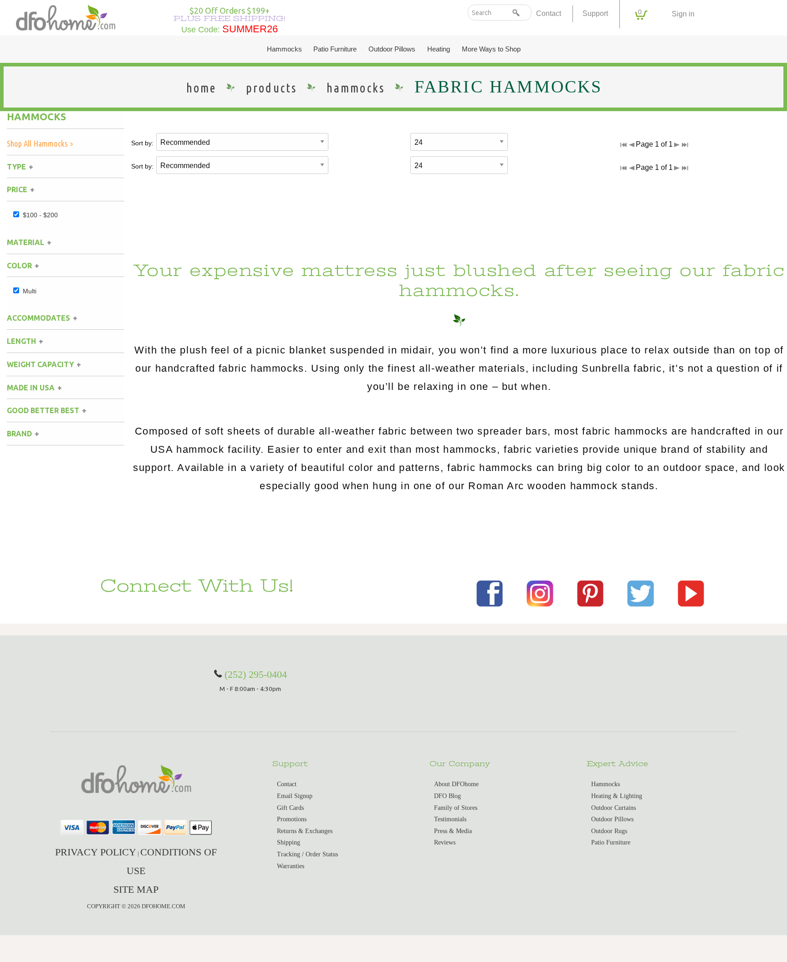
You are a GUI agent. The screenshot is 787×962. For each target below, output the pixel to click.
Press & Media (453, 831)
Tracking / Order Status (307, 854)
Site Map (135, 889)
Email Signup (294, 796)
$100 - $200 (40, 215)
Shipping (288, 842)
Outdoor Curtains (613, 807)
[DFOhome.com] (65, 16)
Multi (29, 291)
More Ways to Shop (491, 49)
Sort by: (142, 143)
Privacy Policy (95, 852)
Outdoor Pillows (391, 49)
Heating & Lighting (616, 796)
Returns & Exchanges (304, 831)
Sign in (683, 14)
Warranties (290, 866)
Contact (548, 13)
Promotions (292, 819)
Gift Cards (290, 807)
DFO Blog (447, 796)
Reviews (444, 842)
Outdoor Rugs (609, 831)
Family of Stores (455, 807)
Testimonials (450, 819)
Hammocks (284, 49)
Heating (438, 49)
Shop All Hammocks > (40, 143)
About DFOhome (456, 784)
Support (595, 13)
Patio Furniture (335, 49)
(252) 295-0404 (256, 674)
